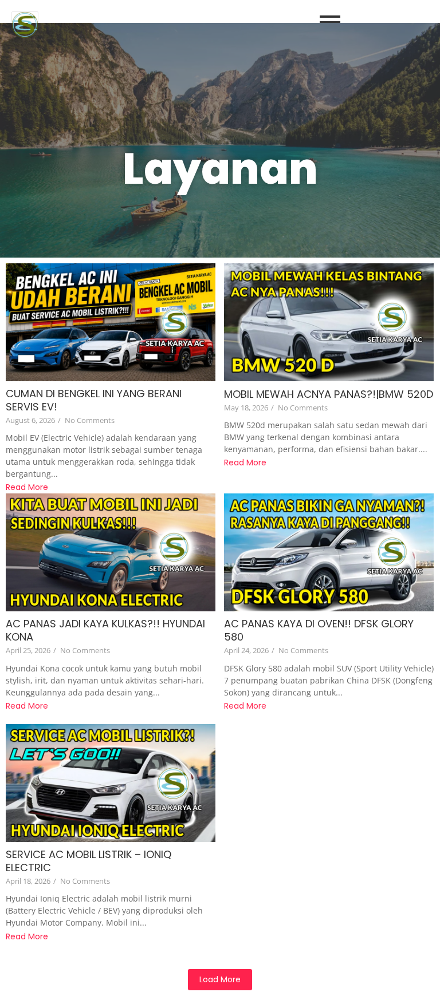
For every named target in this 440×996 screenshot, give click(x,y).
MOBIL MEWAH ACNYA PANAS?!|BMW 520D (328, 394)
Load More (220, 979)
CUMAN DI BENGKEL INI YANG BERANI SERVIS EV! (94, 400)
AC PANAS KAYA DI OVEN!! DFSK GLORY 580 (319, 630)
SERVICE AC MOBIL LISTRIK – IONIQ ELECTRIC (88, 861)
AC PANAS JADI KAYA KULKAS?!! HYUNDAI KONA (105, 630)
